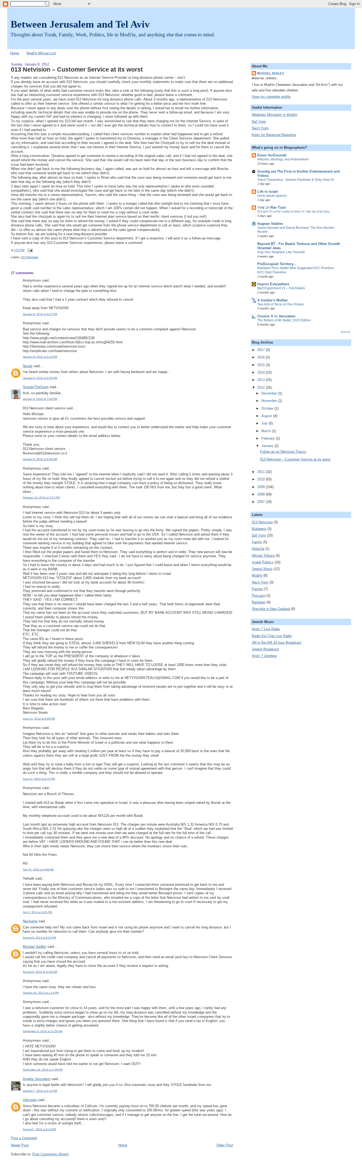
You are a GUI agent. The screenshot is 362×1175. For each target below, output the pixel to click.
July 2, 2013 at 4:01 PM (37, 912)
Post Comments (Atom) (50, 1154)
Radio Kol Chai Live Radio (272, 636)
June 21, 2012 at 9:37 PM (39, 778)
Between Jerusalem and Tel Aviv (80, 24)
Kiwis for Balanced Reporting (274, 135)
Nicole (27, 366)
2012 (261, 387)
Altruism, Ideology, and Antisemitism (283, 159)
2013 (261, 380)
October (268, 408)
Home (14, 53)
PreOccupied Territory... (276, 264)
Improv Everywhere (273, 284)
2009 (261, 487)
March (266, 431)
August (267, 416)
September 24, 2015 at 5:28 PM (42, 1069)
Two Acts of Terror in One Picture (280, 304)
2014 (261, 372)
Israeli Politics (262, 562)
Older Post (225, 1145)
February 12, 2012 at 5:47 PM (41, 497)
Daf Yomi (259, 122)
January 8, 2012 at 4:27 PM (40, 314)
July (265, 423)
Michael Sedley (34, 947)
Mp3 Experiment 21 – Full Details (281, 288)
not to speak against (271, 196)
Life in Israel (267, 192)
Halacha (258, 549)
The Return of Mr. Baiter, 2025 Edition (284, 320)
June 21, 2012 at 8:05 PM (39, 718)
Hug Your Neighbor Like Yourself (280, 252)
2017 (261, 350)
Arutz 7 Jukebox (264, 656)
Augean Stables (270, 224)
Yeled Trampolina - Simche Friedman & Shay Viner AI (295, 180)
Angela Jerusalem (36, 1079)
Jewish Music (262, 569)
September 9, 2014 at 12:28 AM (42, 1031)
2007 (261, 502)
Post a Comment (24, 1138)
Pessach (258, 596)
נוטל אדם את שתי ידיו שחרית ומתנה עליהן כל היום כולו (293, 211)
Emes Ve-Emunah (271, 155)
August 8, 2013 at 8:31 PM (39, 937)
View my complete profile (271, 97)
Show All (345, 331)
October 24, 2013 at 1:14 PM (41, 992)
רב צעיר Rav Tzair (271, 207)
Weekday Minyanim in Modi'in (274, 115)
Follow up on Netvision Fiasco (283, 452)
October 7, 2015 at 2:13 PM (40, 1090)
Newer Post (20, 1145)
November (269, 401)
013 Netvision (29, 257)
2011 (261, 472)
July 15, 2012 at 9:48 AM (38, 869)
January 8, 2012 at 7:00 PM (40, 398)
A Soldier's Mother (272, 300)
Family (257, 542)
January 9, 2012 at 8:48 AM (40, 459)
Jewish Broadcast (265, 649)
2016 (261, 357)
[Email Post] (29, 250)
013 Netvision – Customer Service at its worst (77, 69)
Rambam (259, 602)
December (269, 393)
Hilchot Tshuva (263, 556)
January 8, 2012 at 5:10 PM (40, 356)
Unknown (30, 1100)
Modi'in (257, 575)
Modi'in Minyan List (41, 53)
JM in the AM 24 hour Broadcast (276, 643)
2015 (261, 365)
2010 (261, 479)
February (268, 438)
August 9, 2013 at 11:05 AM (40, 971)
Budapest (259, 529)
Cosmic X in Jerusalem (276, 316)
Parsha (257, 589)
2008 (261, 494)
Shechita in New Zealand (271, 609)
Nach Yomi (260, 128)
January (268, 446)
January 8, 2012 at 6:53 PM (40, 377)
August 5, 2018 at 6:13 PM (39, 1129)
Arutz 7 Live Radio (266, 629)
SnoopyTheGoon (35, 387)
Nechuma (30, 921)
